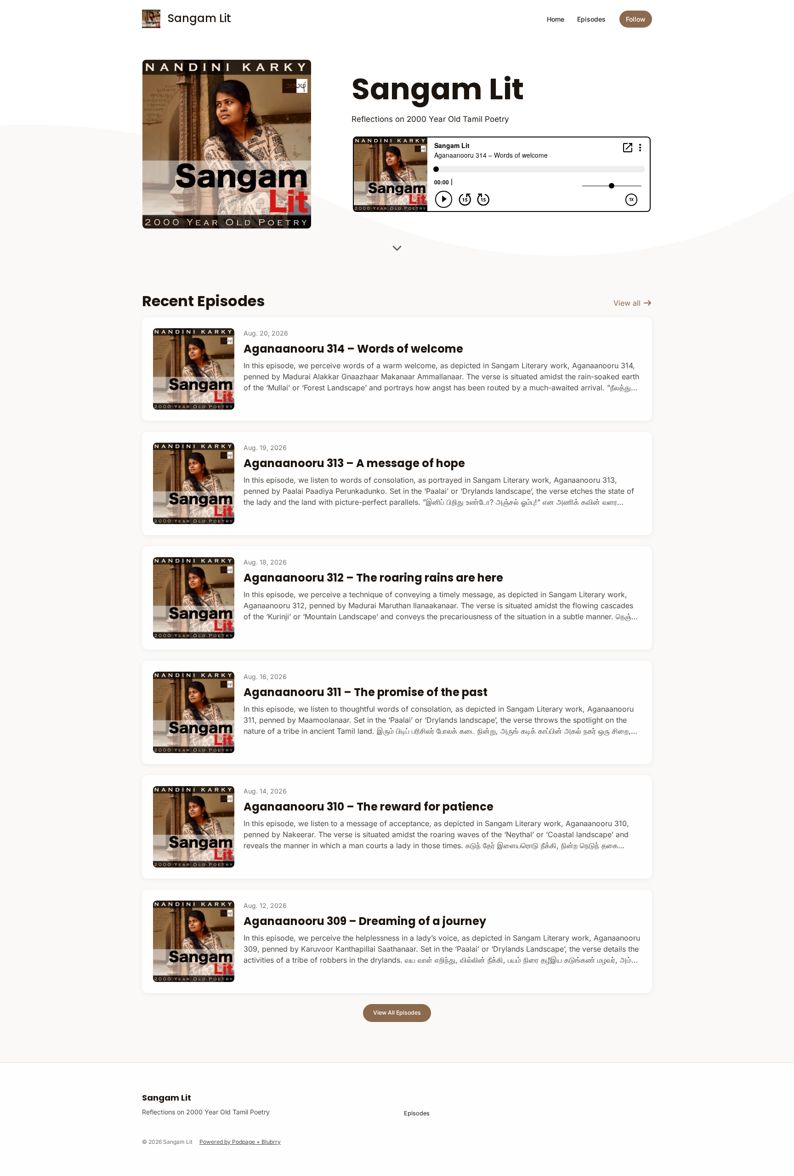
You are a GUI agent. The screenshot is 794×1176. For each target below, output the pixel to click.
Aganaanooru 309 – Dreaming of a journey (365, 921)
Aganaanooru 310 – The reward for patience (368, 806)
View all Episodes (397, 1012)
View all (628, 303)
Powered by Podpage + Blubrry (240, 1141)
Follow (636, 19)
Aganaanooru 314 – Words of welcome (353, 348)
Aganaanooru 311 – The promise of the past (366, 692)
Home (555, 19)
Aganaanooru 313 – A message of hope (354, 463)
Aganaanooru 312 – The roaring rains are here (373, 577)
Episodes (591, 19)
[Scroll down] (397, 245)
